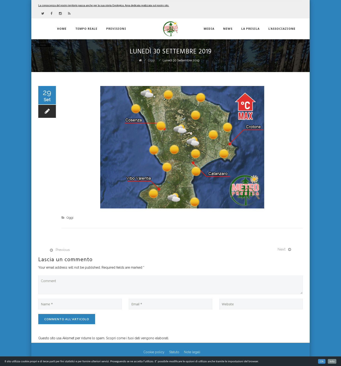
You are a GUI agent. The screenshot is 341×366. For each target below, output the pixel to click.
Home (62, 29)
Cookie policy (153, 352)
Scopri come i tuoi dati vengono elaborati (137, 338)
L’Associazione (282, 29)
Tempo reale (86, 29)
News (227, 29)
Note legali (192, 352)
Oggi (70, 217)
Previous (63, 250)
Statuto (174, 352)
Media (209, 29)
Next (281, 249)
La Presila (250, 29)
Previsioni (116, 29)
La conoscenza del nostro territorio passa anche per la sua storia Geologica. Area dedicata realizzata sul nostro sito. (103, 5)
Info (332, 361)
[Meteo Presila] (170, 28)
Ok (322, 361)
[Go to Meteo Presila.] (140, 60)
